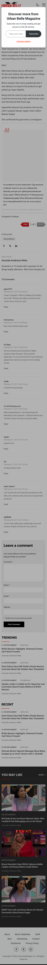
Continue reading (23, 41)
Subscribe (33, 34)
